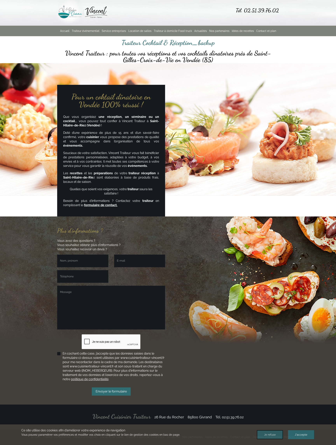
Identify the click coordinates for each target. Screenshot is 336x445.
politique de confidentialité (89, 379)
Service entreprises (114, 30)
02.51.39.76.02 (261, 10)
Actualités (200, 30)
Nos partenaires (219, 30)
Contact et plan (266, 30)
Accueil (64, 30)
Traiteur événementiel (85, 30)
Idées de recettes (243, 30)
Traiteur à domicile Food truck (173, 30)
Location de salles (139, 30)
